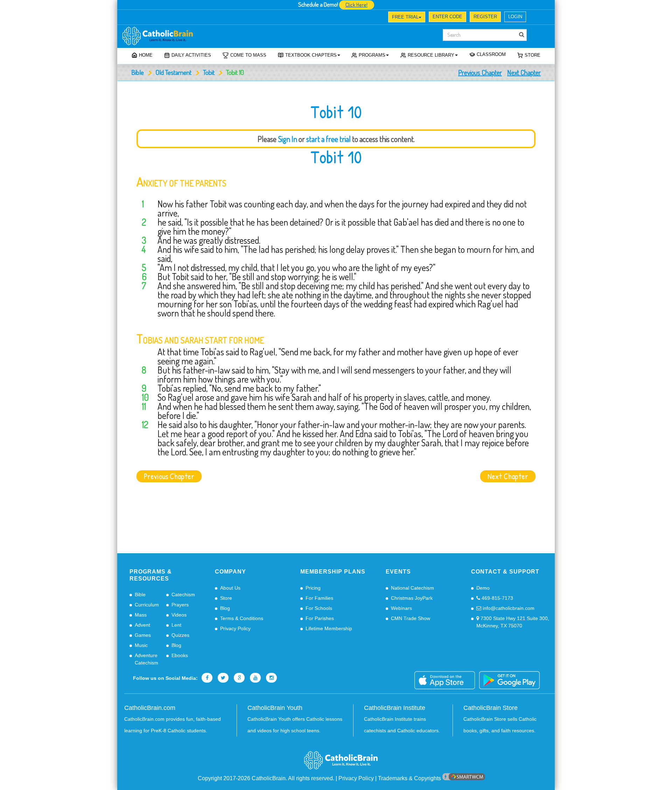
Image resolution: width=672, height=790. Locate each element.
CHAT (197, 17)
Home (146, 55)
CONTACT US (226, 17)
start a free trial (328, 138)
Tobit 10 (336, 157)
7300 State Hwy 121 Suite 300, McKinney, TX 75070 (512, 621)
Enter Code (447, 16)
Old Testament (173, 72)
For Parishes (320, 618)
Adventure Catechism (146, 659)
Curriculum (147, 604)
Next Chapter (524, 72)
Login (515, 16)
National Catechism (412, 588)
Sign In (287, 138)
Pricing (313, 588)
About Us (230, 588)
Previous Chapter (480, 72)
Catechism (183, 594)
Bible (137, 72)
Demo (483, 588)
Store (532, 55)
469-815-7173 (496, 598)
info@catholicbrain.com (507, 608)
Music (141, 645)
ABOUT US (141, 17)
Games (143, 635)
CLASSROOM (491, 54)
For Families (319, 598)
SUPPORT (172, 17)
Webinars (401, 608)
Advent (142, 625)
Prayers (180, 604)
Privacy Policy (235, 628)
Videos (179, 615)
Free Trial (405, 17)
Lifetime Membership (329, 628)
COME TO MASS (248, 55)
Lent (176, 625)
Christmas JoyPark (412, 598)
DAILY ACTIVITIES (191, 55)
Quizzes (180, 635)
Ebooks (180, 655)
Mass (141, 615)
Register (485, 16)
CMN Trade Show (410, 618)
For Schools (319, 608)
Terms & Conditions (241, 618)
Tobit (209, 72)
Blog (176, 645)
